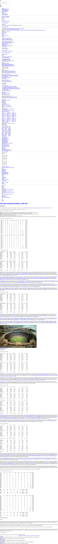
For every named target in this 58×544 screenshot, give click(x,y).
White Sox (8, 116)
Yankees (3, 116)
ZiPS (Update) (8, 42)
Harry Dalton (30, 415)
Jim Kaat (26, 462)
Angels (13, 113)
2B (6, 123)
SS (7, 123)
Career (14, 71)
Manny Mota (9, 277)
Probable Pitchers (9, 56)
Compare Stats (16, 75)
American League (5, 415)
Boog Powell (15, 417)
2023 (6, 60)
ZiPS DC (5, 32)
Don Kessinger (46, 321)
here (3, 319)
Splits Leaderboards (4, 76)
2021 (10, 60)
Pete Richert (34, 418)
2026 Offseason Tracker (5, 145)
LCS (9, 96)
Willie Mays (10, 273)
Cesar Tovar (44, 455)
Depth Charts (4, 34)
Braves (3, 118)
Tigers (8, 114)
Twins (8, 115)
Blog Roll (3, 18)
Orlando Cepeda (42, 277)
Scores (3, 182)
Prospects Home (4, 147)
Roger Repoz (13, 286)
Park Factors (3, 196)
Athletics (13, 114)
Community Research (5, 26)
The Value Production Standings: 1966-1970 (14, 203)
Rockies (13, 121)
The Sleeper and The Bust (8, 25)
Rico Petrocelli (37, 315)
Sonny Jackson (28, 289)
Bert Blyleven (4, 463)
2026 (5, 71)
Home (8, 105)
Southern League (10, 87)
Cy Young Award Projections (6, 52)
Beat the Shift (20, 25)
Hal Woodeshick (8, 279)
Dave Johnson (10, 417)
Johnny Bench (51, 454)
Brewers (8, 118)
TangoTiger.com (2, 541)
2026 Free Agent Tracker (5, 144)
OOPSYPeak (4, 39)
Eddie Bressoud (54, 277)
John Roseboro (28, 281)
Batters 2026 (3, 104)
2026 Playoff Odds (4, 64)
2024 (4, 60)
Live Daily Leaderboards (5, 57)
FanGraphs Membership (5, 179)
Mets (2, 119)
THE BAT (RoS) (4, 45)
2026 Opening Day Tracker (6, 146)
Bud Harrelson (23, 421)
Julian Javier (42, 319)
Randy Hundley (20, 278)
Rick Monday (50, 379)
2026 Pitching (8, 92)
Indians (28, 277)
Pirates (8, 120)
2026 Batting (4, 92)
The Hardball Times (9, 28)
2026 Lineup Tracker (5, 142)
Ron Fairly (39, 281)
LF (10, 123)
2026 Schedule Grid (5, 140)
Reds (7, 121)
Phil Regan (22, 282)
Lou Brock (24, 319)
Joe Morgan (46, 288)
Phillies (3, 121)
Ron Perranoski (27, 282)
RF (12, 123)
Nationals (3, 120)
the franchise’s (33, 378)
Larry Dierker (11, 289)
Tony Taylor (4, 278)
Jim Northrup (49, 375)
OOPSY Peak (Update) (9, 39)
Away (10, 105)
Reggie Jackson (44, 379)
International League (7, 86)
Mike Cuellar (21, 418)
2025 (2, 60)
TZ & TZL (10, 192)
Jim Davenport (21, 274)
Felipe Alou (55, 276)
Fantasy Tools (4, 185)
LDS (11, 96)
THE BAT (3, 35)
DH (14, 123)
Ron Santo (42, 321)
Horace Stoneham (25, 272)
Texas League (15, 87)
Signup (3, 17)
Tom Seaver (42, 420)
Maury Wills (22, 281)
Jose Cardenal (16, 277)
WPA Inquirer (4, 102)
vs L (4, 105)
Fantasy (14, 29)
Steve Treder (3, 205)
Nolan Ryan (9, 421)
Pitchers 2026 (8, 104)
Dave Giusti (16, 289)
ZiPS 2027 (3, 48)
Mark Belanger (5, 417)
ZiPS (2, 32)
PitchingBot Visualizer (5, 172)
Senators (36, 278)
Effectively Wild (7, 21)
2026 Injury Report (4, 138)
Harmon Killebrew (11, 462)
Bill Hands (24, 279)
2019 (13, 60)
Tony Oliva (19, 462)
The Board (3, 148)
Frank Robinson (8, 418)
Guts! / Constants (4, 177)
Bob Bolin (3, 274)
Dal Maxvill (24, 318)
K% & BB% (10, 189)
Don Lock (55, 285)
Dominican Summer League (7, 90)
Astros (9, 128)
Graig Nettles (13, 464)
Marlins (3, 133)
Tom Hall (9, 463)
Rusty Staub (53, 288)
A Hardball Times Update (3, 348)
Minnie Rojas (17, 279)
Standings (3, 183)
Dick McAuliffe (34, 375)
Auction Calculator (4, 14)
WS (6, 96)
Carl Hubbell (35, 272)
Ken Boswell (34, 421)
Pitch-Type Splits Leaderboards (6, 77)
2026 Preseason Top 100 (5, 166)
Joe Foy (15, 316)
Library (3, 176)
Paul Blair (22, 417)
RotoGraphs (3, 24)
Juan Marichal (25, 273)
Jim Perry (33, 463)
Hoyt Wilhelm (40, 278)
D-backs (13, 118)
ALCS (27, 415)
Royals (6, 128)
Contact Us (24, 535)
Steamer (3, 33)
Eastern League (5, 87)
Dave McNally (34, 417)
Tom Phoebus (38, 417)
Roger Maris (33, 319)
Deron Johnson (5, 286)
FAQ (5, 17)
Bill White (34, 277)
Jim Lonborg (22, 316)
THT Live (7, 29)
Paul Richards (44, 287)
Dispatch (11, 29)
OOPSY (3, 36)
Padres (13, 120)
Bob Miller (32, 282)
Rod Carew (54, 462)
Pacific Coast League (13, 86)
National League (2, 382)
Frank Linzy (8, 274)
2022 (8, 60)
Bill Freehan (25, 375)
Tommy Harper (37, 455)
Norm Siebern (25, 286)
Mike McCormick (31, 278)
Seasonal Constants (4, 195)
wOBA (3, 189)
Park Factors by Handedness (6, 197)
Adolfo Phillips (16, 322)
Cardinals (6, 133)
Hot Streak (3, 170)
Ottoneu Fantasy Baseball (5, 16)
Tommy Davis (45, 281)
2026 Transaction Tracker (5, 139)
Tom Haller (46, 273)
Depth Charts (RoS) (5, 43)
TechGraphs (18, 28)
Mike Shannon (30, 318)
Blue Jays (3, 113)
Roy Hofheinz (6, 288)
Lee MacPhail (39, 415)
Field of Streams (15, 25)
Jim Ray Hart (39, 273)
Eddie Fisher (47, 278)
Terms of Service (32, 535)
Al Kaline (41, 375)
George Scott (30, 315)
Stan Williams (46, 463)
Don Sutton (10, 281)
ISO (7, 189)
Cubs (7, 119)
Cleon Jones (16, 421)
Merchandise (3, 180)
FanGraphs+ (22, 28)
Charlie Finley (36, 377)
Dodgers (9, 133)
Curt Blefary (44, 285)
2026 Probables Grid (5, 141)
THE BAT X (7, 35)
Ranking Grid (6, 75)
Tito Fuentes (16, 274)
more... (13, 189)
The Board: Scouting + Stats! (6, 149)
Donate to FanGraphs (5, 11)
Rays (2, 114)
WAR (2, 194)
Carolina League (10, 88)
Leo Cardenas (5, 456)
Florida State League (16, 88)
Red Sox (3, 115)
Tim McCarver (16, 318)
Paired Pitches (4, 171)
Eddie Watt (43, 417)
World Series (45, 373)
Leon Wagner (24, 277)
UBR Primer (5, 194)
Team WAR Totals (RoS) (5, 111)
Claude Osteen (19, 282)
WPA (8, 194)
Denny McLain (39, 374)
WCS (13, 96)
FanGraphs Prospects (5, 22)
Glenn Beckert (51, 321)
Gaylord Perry (30, 273)
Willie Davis (36, 281)
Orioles (3, 128)
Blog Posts (7, 17)
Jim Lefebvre (17, 281)
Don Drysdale (5, 281)
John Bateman (36, 289)
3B (9, 123)
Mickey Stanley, (55, 375)
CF (11, 123)
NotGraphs (14, 28)
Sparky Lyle (36, 316)
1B (5, 123)
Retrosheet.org (2, 542)
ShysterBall (17, 29)
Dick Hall (38, 418)
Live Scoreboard (4, 56)
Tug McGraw (4, 421)
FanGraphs (3, 20)
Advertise (27, 535)
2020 (11, 60)
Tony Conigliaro (45, 315)
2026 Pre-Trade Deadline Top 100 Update (8, 167)
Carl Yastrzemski (21, 315)
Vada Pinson (51, 455)
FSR (8, 192)
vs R (6, 105)
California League (5, 88)
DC (6, 113)
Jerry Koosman (52, 420)
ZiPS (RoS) (3, 42)
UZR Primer (3, 192)
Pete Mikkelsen (35, 286)
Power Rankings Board (5, 173)
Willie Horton (45, 375)
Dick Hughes (10, 318)
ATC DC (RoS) (4, 44)
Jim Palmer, (30, 417)
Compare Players (11, 75)
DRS (6, 192)
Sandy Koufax (53, 280)
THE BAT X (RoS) (10, 45)
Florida (7, 89)
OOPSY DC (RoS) (4, 46)
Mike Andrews (7, 316)
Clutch (12, 194)
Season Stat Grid (4, 78)
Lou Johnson (40, 282)
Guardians (8, 113)
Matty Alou (4, 277)
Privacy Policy (37, 535)
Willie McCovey (19, 273)
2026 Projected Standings (5, 63)
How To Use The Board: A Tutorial (7, 150)
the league (22, 280)
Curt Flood (27, 319)
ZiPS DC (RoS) (12, 42)
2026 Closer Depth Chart (5, 137)
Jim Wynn (3, 289)
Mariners (13, 115)
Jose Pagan (11, 278)
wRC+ (5, 189)
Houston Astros (30, 287)
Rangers (13, 116)
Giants (13, 119)
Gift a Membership (4, 10)
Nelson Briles (4, 318)
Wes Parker (54, 281)
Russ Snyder (49, 285)
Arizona (5, 89)
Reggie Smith (54, 315)
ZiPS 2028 (6, 48)
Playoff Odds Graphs (11, 64)
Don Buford (14, 418)
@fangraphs (20, 535)
